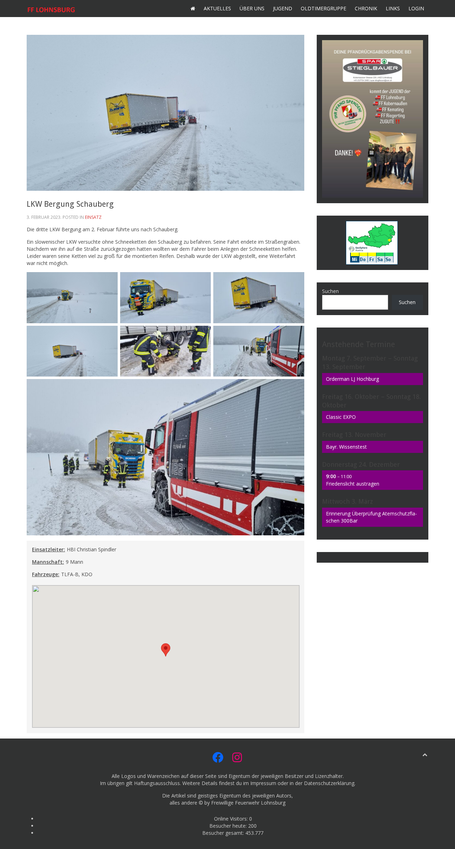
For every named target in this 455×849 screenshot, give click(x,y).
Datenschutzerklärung (329, 783)
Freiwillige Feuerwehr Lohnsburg (248, 802)
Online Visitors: (231, 818)
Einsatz (93, 217)
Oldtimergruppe (323, 8)
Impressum (263, 783)
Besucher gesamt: (223, 832)
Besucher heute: (228, 825)
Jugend (282, 8)
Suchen (330, 291)
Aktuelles (217, 8)
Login (416, 8)
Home (192, 8)
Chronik (366, 8)
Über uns (252, 8)
